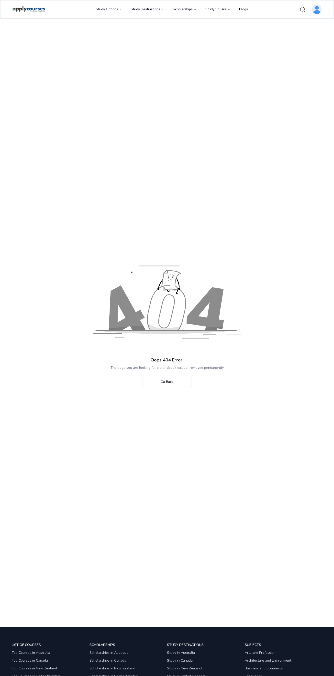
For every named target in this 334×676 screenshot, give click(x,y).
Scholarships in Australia (108, 652)
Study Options (107, 9)
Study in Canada (180, 660)
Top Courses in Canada (30, 660)
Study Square (215, 9)
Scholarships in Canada (107, 660)
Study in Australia (181, 652)
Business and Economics (264, 668)
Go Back (167, 382)
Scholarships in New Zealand (112, 668)
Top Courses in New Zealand (34, 668)
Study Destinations (145, 9)
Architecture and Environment (268, 660)
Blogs (243, 9)
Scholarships (183, 9)
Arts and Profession (260, 652)
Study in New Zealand (184, 668)
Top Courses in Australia (31, 652)
